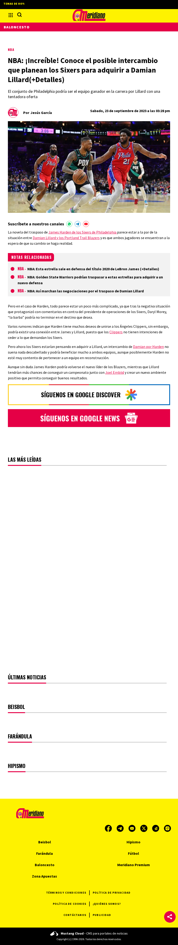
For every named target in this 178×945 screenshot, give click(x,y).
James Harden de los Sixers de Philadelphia (82, 232)
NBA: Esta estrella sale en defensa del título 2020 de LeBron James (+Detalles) (93, 269)
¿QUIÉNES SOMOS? (107, 903)
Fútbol (133, 853)
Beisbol (44, 842)
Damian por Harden (148, 346)
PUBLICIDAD (102, 915)
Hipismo (133, 842)
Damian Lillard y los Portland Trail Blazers (66, 237)
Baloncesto (17, 27)
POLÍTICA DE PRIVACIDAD (111, 892)
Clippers (116, 332)
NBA (11, 49)
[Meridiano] (89, 15)
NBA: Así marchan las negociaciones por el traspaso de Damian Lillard (85, 291)
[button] (170, 917)
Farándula (44, 853)
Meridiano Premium (133, 864)
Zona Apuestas (44, 876)
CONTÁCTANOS (75, 915)
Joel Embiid (114, 372)
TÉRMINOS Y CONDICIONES (66, 892)
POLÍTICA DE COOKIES (69, 903)
